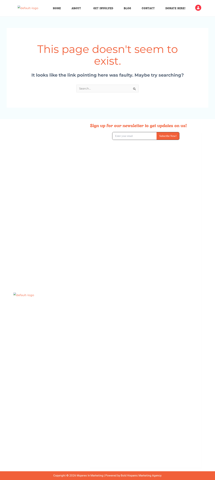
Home (57, 8)
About (76, 8)
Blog (127, 8)
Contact (148, 8)
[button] (77, 8)
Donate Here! (175, 8)
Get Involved (103, 8)
